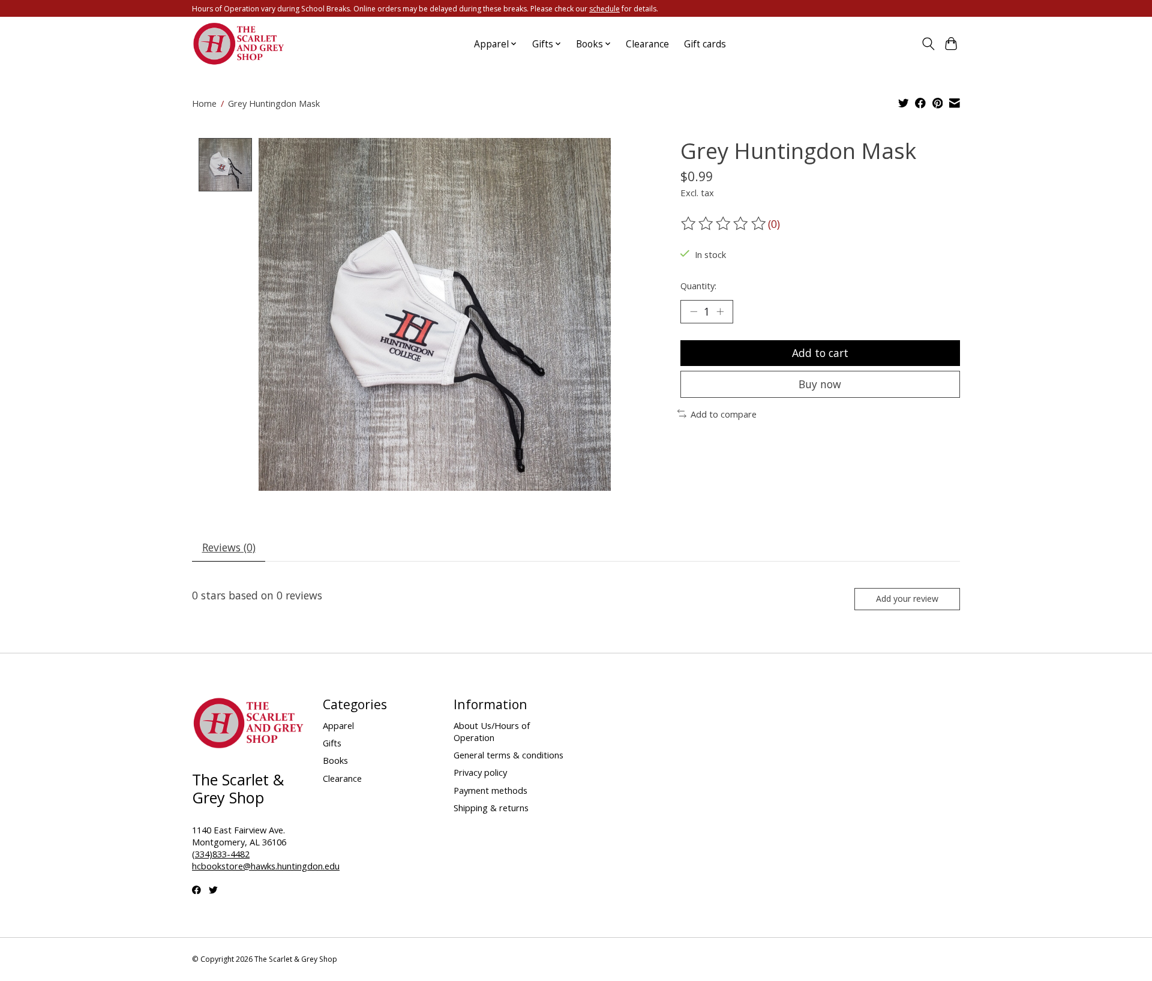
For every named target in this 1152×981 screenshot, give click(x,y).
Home (204, 103)
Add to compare (724, 414)
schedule (604, 9)
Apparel (338, 725)
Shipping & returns (491, 808)
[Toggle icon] (928, 44)
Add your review (907, 598)
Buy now (820, 384)
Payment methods (490, 790)
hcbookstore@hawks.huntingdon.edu (266, 866)
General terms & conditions (508, 755)
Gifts (332, 743)
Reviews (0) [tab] (229, 547)
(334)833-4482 (221, 854)
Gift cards (705, 44)
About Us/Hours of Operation (492, 731)
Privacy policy (480, 772)
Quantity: (698, 286)
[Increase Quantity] (720, 311)
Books (335, 760)
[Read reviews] (724, 224)
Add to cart (820, 353)
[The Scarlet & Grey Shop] (239, 44)
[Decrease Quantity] (693, 311)
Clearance (647, 44)
